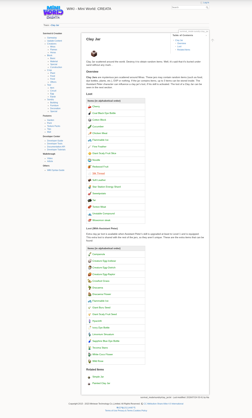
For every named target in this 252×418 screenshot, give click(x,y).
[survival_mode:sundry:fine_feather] (90, 146)
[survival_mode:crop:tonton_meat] (90, 206)
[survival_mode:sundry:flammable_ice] (90, 139)
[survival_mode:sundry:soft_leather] (90, 180)
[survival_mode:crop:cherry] (90, 106)
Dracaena (97, 287)
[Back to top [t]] (213, 40)
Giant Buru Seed (101, 307)
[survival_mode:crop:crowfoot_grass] (90, 280)
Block (49, 55)
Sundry (50, 99)
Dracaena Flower (101, 294)
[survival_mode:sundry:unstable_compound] (90, 213)
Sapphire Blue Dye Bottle (105, 341)
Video (50, 158)
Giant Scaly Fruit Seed (104, 314)
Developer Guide (55, 141)
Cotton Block (99, 119)
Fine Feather (99, 146)
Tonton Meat (99, 206)
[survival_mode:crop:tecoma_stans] (90, 347)
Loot (179, 46)
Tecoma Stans (100, 347)
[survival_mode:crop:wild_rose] (90, 361)
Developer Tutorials (56, 149)
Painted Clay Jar (101, 383)
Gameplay (52, 38)
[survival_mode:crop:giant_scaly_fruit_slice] (90, 153)
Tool (49, 85)
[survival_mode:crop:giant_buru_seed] (90, 307)
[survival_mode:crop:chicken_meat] (90, 133)
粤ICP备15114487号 (126, 408)
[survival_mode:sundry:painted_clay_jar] (89, 383)
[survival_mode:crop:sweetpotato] (90, 193)
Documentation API (56, 147)
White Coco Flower (102, 354)
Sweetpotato (99, 193)
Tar (94, 200)
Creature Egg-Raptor (103, 274)
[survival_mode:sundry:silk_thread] (90, 173)
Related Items (183, 50)
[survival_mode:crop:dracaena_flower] (90, 294)
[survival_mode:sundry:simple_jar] (89, 376)
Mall (49, 132)
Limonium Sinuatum (103, 334)
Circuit (53, 91)
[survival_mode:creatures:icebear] (90, 260)
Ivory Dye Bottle (101, 327)
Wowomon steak (101, 220)
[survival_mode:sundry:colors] (90, 113)
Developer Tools (54, 143)
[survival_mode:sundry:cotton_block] (90, 119)
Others (53, 82)
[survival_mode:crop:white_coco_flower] (90, 354)
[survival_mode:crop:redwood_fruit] (90, 166)
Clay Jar (55, 25)
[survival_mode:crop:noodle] (90, 160)
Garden (50, 120)
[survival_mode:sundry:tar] (90, 200)
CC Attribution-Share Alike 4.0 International (163, 404)
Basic (52, 58)
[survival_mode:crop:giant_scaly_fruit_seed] (90, 314)
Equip (53, 96)
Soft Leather (99, 180)
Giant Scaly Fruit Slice (104, 153)
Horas (53, 52)
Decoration (55, 108)
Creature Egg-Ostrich (104, 267)
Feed (52, 79)
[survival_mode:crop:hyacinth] (90, 321)
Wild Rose (97, 361)
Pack (49, 123)
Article (50, 161)
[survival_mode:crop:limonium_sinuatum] (90, 334)
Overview (181, 43)
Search (207, 7)
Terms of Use (111, 410)
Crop (49, 70)
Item (52, 88)
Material (54, 61)
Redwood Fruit (100, 166)
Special (53, 64)
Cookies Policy (140, 410)
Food (52, 76)
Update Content (54, 41)
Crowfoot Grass (100, 280)
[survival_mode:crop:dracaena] (90, 287)
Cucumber (98, 126)
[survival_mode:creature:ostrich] (90, 267)
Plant (52, 73)
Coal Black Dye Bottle (104, 113)
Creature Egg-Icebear (104, 260)
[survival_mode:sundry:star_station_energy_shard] (90, 186)
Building (54, 102)
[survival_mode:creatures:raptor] (90, 274)
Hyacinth (97, 321)
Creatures (51, 44)
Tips (49, 129)
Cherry (96, 106)
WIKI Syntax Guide (55, 170)
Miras (52, 46)
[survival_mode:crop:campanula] (90, 254)
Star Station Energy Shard (106, 186)
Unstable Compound (103, 213)
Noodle (96, 160)
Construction (56, 67)
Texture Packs (53, 126)
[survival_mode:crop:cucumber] (90, 126)
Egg (52, 93)
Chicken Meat (99, 133)
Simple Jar (98, 376)
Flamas (53, 49)
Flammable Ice (100, 139)
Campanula (98, 254)
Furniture (54, 105)
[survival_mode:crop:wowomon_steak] (90, 220)
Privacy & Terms (125, 410)
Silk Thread (98, 173)
